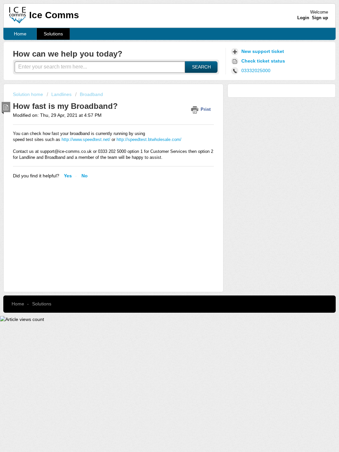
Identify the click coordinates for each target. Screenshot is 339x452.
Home (20, 33)
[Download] (157, 140)
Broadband (91, 94)
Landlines (61, 94)
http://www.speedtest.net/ (86, 139)
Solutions (53, 33)
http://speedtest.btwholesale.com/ (149, 139)
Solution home (28, 94)
